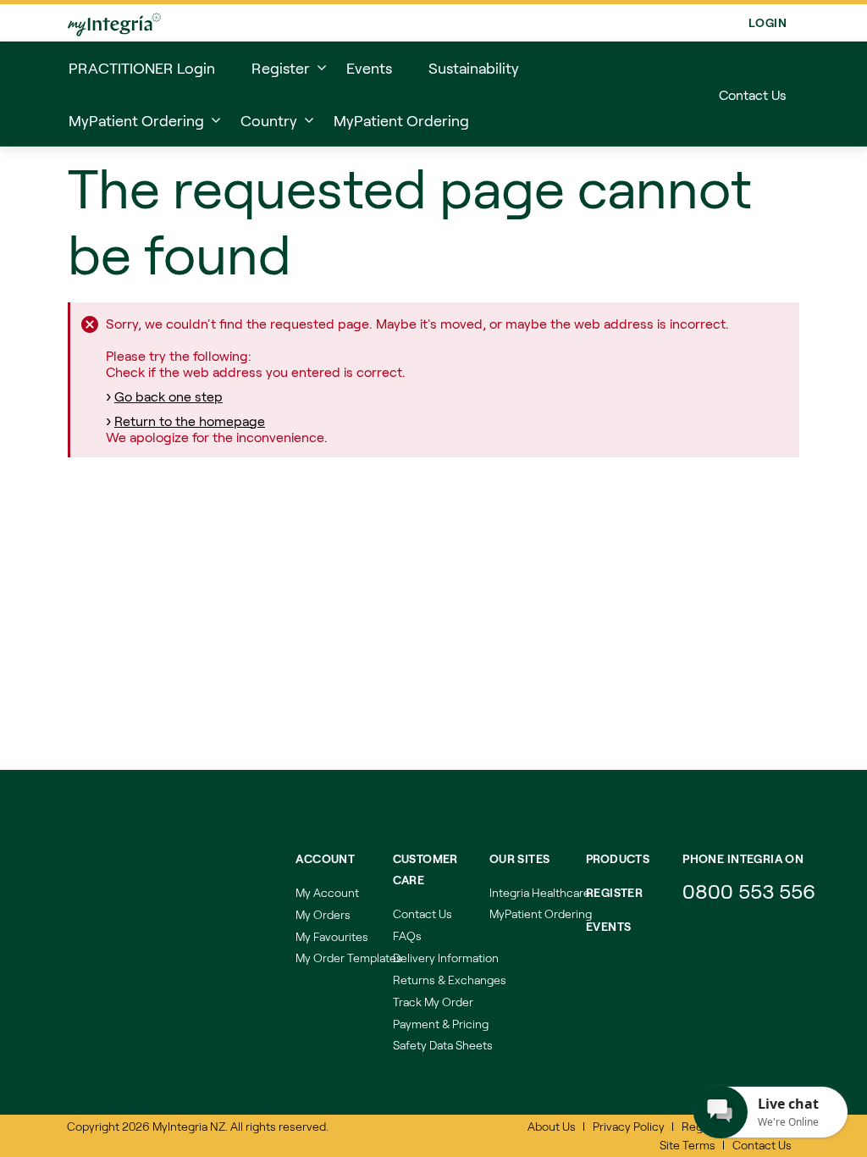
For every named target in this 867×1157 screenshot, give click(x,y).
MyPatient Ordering (540, 913)
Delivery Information (446, 957)
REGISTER (614, 892)
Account (325, 858)
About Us (551, 1126)
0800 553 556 (751, 890)
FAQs (407, 935)
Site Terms (687, 1145)
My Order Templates (348, 957)
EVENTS (609, 926)
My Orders (323, 914)
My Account (327, 892)
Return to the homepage (189, 420)
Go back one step (168, 396)
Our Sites (519, 858)
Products (617, 858)
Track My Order (433, 1001)
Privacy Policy (629, 1126)
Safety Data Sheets (443, 1045)
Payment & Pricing (441, 1023)
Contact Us (753, 94)
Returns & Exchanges (449, 979)
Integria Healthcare (539, 892)
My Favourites (331, 936)
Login (767, 22)
